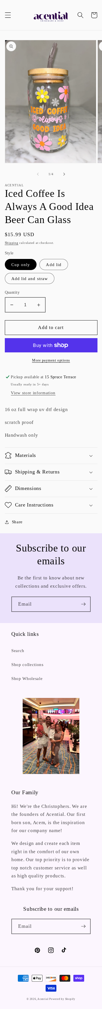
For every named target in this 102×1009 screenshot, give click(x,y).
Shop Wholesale (26, 678)
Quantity (12, 292)
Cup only (20, 264)
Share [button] (17, 521)
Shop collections (27, 664)
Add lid (53, 264)
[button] (7, 15)
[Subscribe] (83, 604)
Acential (43, 999)
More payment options (51, 360)
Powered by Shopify (62, 999)
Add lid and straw (29, 278)
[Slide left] (38, 174)
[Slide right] (64, 174)
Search (17, 650)
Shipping (11, 242)
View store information (33, 392)
